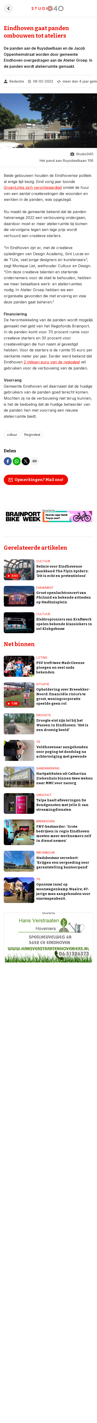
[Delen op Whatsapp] (17, 461)
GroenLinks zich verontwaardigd (33, 187)
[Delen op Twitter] (26, 461)
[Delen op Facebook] (8, 461)
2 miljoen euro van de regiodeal (52, 362)
